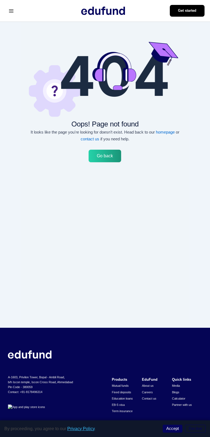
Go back (105, 155)
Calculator (178, 398)
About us (148, 385)
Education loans (122, 398)
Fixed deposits (121, 392)
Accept (172, 428)
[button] (187, 11)
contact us (90, 139)
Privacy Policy (81, 428)
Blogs (175, 392)
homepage (165, 132)
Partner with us (182, 404)
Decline (195, 428)
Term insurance (122, 411)
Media (176, 385)
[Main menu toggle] (11, 11)
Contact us (149, 398)
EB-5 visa (118, 404)
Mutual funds (120, 385)
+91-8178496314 (31, 392)
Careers (147, 392)
